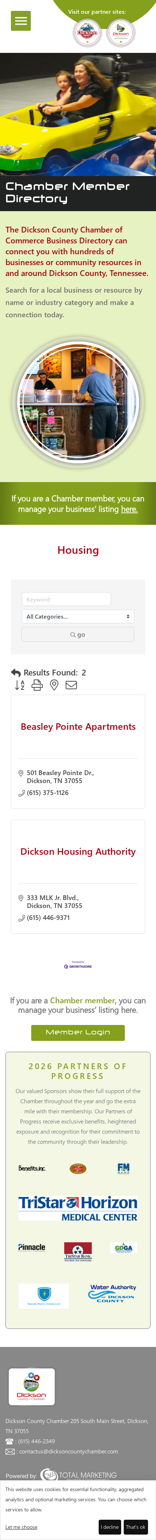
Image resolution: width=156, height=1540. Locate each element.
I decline (110, 1526)
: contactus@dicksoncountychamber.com (67, 1451)
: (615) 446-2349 (35, 1441)
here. (129, 508)
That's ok (135, 1526)
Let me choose (21, 1526)
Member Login (78, 1032)
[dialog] (78, 1510)
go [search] (81, 634)
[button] (16, 672)
